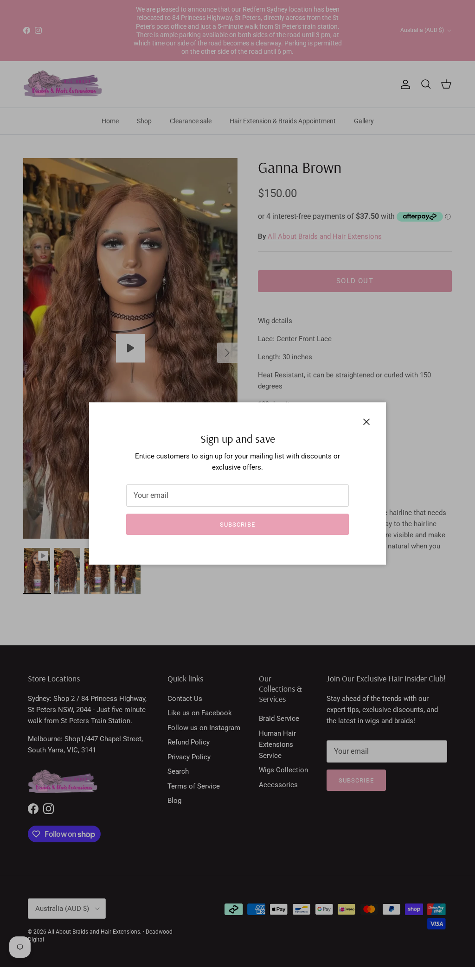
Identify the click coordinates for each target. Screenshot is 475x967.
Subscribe (237, 524)
